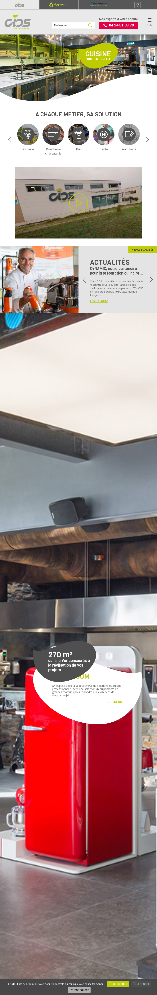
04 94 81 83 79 (121, 25)
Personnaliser (79, 990)
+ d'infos (115, 702)
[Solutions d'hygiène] (58, 4)
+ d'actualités (143, 250)
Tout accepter (118, 983)
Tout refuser (141, 983)
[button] (9, 139)
